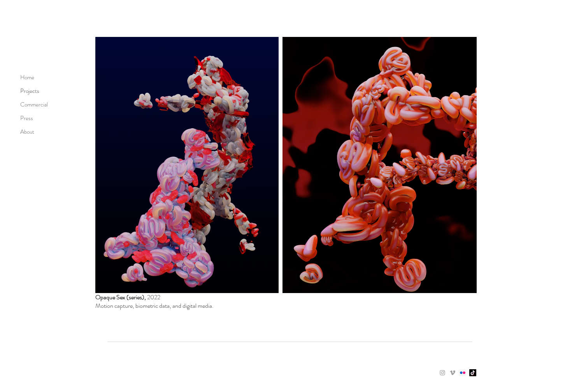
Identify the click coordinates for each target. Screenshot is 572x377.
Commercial (34, 104)
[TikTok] (472, 372)
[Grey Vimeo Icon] (452, 372)
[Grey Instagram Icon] (442, 372)
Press (26, 118)
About (27, 131)
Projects (29, 91)
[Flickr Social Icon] (462, 372)
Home (27, 77)
